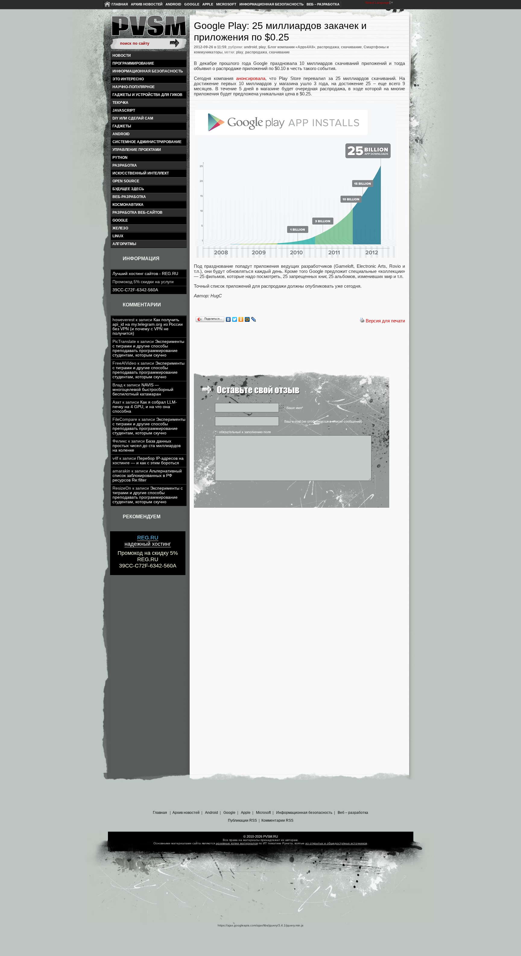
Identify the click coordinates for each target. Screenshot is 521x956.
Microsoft (226, 4)
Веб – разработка (323, 4)
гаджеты (121, 126)
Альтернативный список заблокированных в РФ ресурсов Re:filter (147, 475)
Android (173, 4)
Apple (207, 4)
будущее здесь (128, 189)
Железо (120, 228)
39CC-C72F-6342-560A (135, 290)
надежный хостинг (148, 541)
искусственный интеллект (140, 173)
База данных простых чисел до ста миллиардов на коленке (146, 445)
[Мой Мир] (247, 319)
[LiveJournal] (254, 319)
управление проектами (136, 150)
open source (125, 181)
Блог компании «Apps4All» (291, 47)
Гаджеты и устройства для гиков (147, 95)
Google (191, 4)
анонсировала (250, 78)
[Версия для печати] (362, 320)
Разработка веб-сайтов (137, 212)
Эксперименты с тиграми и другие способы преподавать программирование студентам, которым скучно (148, 348)
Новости (121, 55)
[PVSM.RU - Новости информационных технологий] (148, 28)
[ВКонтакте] (228, 319)
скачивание (351, 47)
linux (117, 236)
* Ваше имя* (293, 408)
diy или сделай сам (132, 118)
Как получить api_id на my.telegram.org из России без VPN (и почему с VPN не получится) (147, 327)
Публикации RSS (242, 820)
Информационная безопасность (271, 4)
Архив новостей (147, 4)
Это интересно (128, 79)
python (120, 157)
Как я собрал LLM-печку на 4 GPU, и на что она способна (144, 407)
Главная (120, 4)
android (121, 134)
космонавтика (128, 205)
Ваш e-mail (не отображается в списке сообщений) (323, 421)
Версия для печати (385, 320)
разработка (124, 165)
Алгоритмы (124, 244)
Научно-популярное (133, 87)
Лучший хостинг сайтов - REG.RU (145, 273)
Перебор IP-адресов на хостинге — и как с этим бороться (148, 460)
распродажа (328, 47)
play (262, 47)
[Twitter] (235, 319)
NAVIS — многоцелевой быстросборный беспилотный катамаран (142, 389)
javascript (123, 110)
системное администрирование (147, 142)
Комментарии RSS (277, 820)
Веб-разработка (129, 197)
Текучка (120, 103)
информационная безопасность (147, 71)
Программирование (133, 63)
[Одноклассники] (241, 319)
